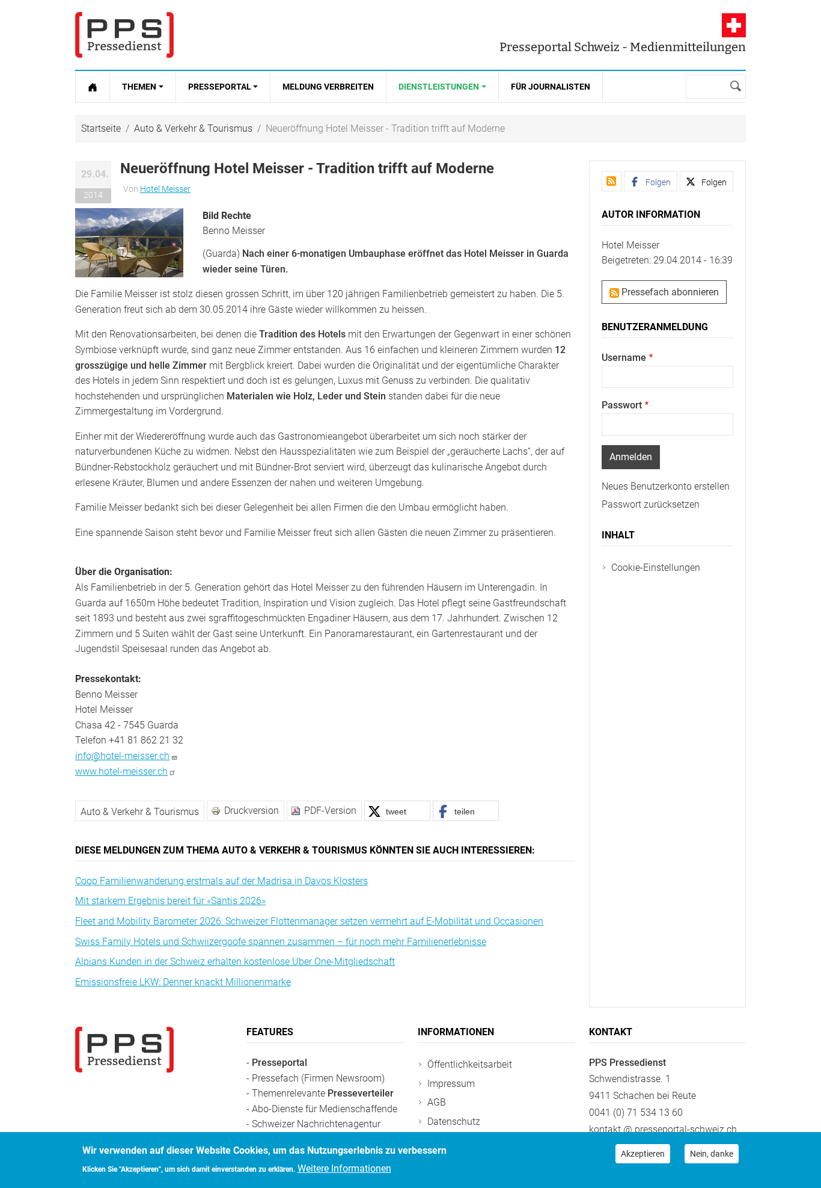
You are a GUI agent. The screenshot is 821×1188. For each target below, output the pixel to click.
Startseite (101, 128)
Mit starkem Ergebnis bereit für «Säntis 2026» (170, 900)
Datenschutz (453, 1121)
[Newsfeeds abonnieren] (611, 181)
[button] (129, 242)
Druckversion (251, 810)
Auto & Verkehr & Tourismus (193, 128)
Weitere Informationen (344, 1168)
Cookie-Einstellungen (655, 567)
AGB (436, 1102)
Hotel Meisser (165, 189)
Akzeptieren (643, 1154)
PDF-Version (330, 810)
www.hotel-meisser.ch (121, 771)
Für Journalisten (550, 86)
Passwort (622, 405)
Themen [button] (139, 86)
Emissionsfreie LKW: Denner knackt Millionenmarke (183, 982)
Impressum (451, 1083)
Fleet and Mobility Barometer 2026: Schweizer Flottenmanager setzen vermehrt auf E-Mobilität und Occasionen (309, 921)
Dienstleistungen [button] (438, 86)
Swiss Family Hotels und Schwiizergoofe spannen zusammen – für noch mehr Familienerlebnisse (280, 941)
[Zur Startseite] (92, 86)
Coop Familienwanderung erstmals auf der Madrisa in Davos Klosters (221, 881)
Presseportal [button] (219, 86)
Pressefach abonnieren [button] (669, 292)
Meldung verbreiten (328, 86)
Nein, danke (711, 1154)
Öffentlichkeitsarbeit (469, 1064)
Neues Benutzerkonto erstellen (666, 486)
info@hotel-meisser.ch (122, 756)
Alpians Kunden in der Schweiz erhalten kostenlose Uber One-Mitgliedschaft (235, 961)
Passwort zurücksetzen (651, 504)
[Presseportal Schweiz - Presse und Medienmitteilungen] (124, 35)
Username (624, 357)
